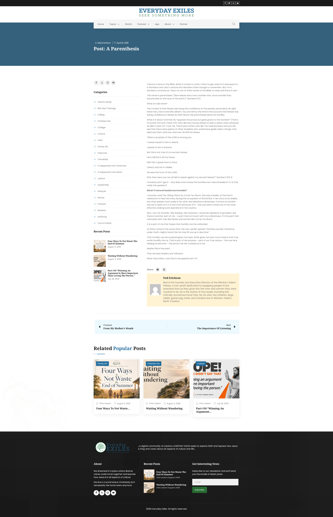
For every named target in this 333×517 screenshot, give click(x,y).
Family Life (102, 363)
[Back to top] (327, 511)
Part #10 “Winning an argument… (210, 410)
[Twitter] (229, 3)
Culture (200, 363)
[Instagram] (233, 3)
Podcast (141, 24)
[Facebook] (225, 3)
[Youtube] (237, 3)
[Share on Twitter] (164, 269)
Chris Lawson (105, 403)
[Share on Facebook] (157, 269)
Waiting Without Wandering (122, 255)
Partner (183, 24)
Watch (128, 24)
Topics (112, 24)
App (157, 24)
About (168, 24)
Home (101, 24)
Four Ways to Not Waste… (113, 408)
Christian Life (153, 363)
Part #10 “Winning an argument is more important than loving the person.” (123, 273)
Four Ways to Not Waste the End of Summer (122, 242)
